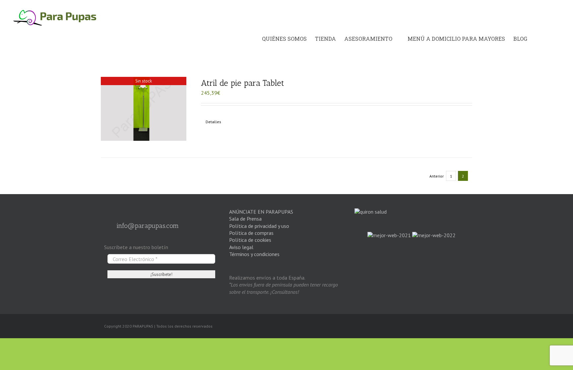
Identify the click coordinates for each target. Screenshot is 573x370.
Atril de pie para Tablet (242, 83)
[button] (553, 39)
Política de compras (251, 233)
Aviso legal (241, 247)
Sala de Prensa (245, 218)
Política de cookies (250, 240)
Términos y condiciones (254, 254)
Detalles (213, 121)
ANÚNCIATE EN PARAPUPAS (261, 211)
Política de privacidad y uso (259, 226)
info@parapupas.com (146, 226)
